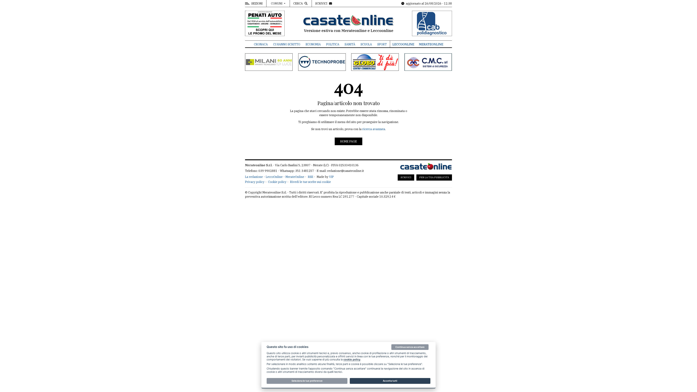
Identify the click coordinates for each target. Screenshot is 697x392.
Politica (332, 44)
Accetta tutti (390, 380)
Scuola (366, 44)
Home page (348, 141)
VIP (331, 177)
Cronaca (261, 44)
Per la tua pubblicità (434, 177)
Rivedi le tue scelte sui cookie (310, 182)
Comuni (277, 3)
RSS (310, 177)
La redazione (254, 177)
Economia (313, 44)
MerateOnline (431, 44)
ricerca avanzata (373, 129)
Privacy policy (254, 182)
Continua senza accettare (410, 347)
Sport (382, 44)
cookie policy (351, 359)
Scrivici (406, 177)
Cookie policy (277, 182)
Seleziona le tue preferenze (307, 380)
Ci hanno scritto (286, 44)
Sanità (350, 44)
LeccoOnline (403, 44)
